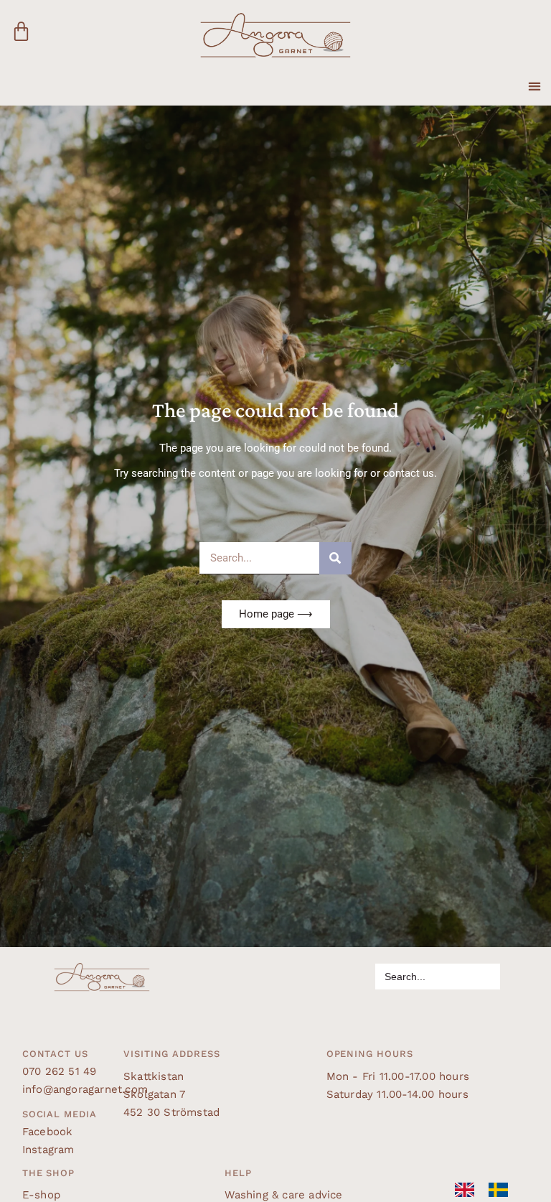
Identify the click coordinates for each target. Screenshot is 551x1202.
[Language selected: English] (488, 1189)
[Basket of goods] (21, 32)
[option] (501, 1190)
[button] (534, 79)
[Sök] (335, 558)
